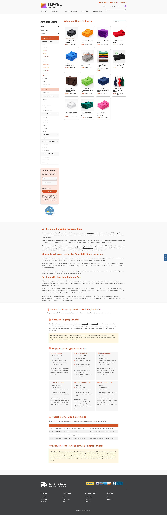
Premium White (46, 67)
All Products (44, 11)
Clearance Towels (97, 11)
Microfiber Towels (45, 157)
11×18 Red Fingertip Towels (118, 41)
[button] (165, 257)
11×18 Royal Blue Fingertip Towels (69, 64)
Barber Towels (45, 107)
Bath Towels (44, 47)
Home (104, 6)
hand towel (95, 324)
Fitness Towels (45, 122)
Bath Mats (44, 81)
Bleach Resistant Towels (46, 110)
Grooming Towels (45, 138)
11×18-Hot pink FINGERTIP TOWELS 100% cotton (102, 114)
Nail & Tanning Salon (46, 104)
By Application (44, 496)
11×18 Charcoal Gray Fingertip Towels (70, 41)
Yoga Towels (44, 131)
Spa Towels (44, 102)
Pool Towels (45, 86)
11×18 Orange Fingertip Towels (87, 41)
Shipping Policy (88, 496)
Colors (44, 59)
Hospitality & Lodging (47, 41)
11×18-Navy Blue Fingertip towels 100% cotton (102, 90)
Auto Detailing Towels (46, 162)
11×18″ (103, 355)
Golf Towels (44, 125)
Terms (50, 188)
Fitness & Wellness (47, 114)
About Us (65, 496)
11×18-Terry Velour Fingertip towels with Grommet (118, 90)
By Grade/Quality (44, 499)
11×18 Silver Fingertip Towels (86, 64)
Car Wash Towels (45, 160)
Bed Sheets (44, 78)
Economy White (46, 73)
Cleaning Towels (45, 150)
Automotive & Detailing (48, 154)
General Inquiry (66, 499)
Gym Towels (44, 117)
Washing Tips (110, 499)
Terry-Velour (45, 75)
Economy (45, 50)
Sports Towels (45, 120)
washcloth (85, 324)
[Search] (124, 10)
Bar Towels (44, 147)
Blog (119, 6)
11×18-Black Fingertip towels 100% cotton (118, 64)
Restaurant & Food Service (48, 141)
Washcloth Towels (45, 92)
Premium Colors (46, 64)
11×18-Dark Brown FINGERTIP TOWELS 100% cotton (70, 90)
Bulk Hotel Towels (45, 84)
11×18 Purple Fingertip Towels (103, 41)
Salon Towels (44, 99)
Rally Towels (44, 128)
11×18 (50, 428)
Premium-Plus (45, 56)
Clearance (44, 45)
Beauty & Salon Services (48, 96)
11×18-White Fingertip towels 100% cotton (71, 113)
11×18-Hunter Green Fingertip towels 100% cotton (87, 114)
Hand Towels (44, 61)
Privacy (47, 188)
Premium (45, 53)
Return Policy (88, 501)
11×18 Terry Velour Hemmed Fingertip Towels (101, 65)
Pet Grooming (45, 134)
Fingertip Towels (45, 89)
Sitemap (64, 501)
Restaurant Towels (45, 144)
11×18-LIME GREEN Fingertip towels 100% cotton (87, 90)
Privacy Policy (88, 499)
